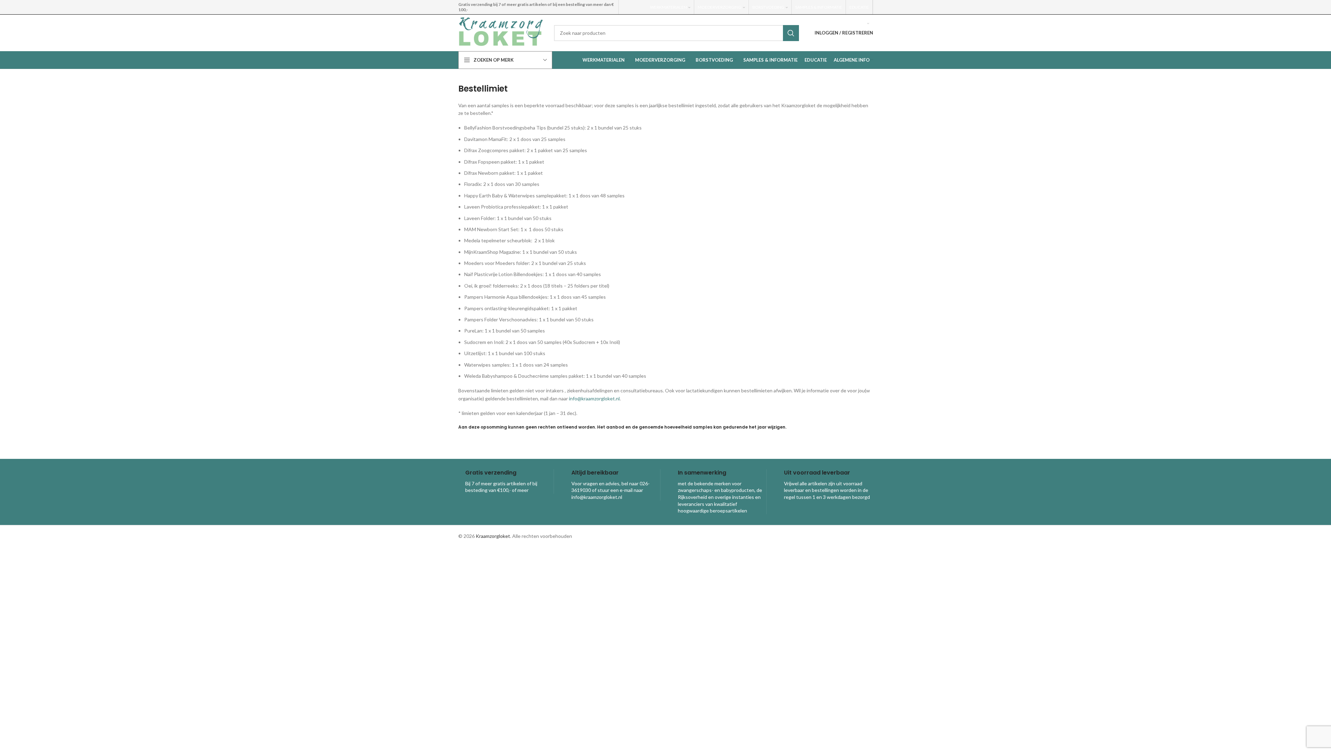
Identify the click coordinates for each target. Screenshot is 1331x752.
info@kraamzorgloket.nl (594, 398)
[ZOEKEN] (791, 33)
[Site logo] (501, 32)
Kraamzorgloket (493, 536)
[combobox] (676, 33)
